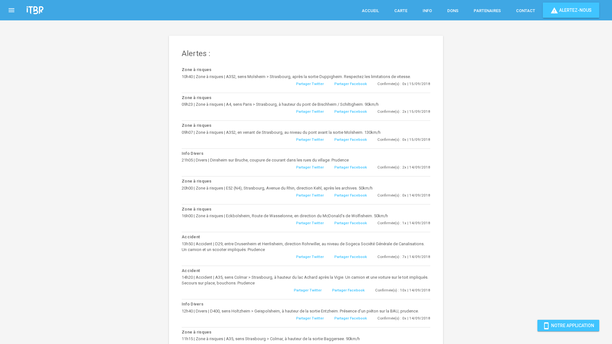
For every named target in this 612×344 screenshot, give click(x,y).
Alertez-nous (571, 10)
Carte (400, 10)
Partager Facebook (350, 84)
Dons (452, 10)
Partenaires (487, 10)
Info (427, 10)
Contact (525, 10)
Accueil (370, 10)
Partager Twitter (310, 84)
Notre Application (568, 326)
